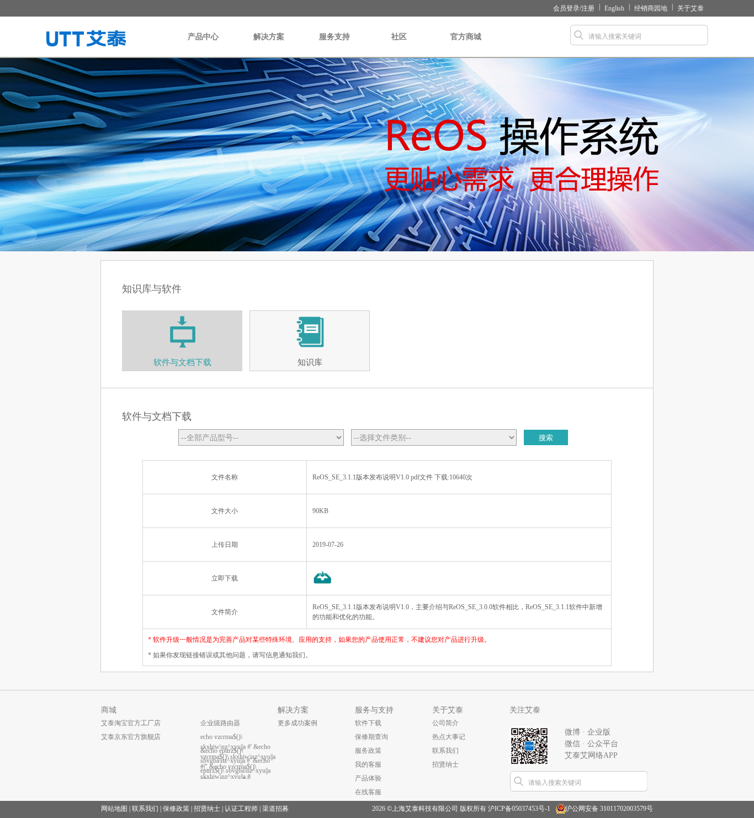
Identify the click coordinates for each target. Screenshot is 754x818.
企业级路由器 (220, 723)
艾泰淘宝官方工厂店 (131, 723)
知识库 (310, 362)
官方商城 (465, 37)
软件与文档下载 (182, 362)
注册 (587, 8)
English (614, 8)
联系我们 (445, 750)
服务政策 (368, 750)
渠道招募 (275, 808)
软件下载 (368, 723)
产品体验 (368, 778)
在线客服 (368, 792)
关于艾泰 (690, 8)
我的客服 (368, 764)
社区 (399, 37)
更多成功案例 (297, 723)
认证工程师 (241, 808)
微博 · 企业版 (587, 732)
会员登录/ (567, 8)
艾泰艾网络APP (591, 755)
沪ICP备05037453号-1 (519, 808)
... (202, 764)
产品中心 (203, 37)
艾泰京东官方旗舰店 (131, 737)
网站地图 (114, 808)
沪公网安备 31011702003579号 (609, 808)
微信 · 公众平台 (591, 744)
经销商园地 (650, 8)
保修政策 (176, 808)
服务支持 (334, 37)
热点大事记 (448, 737)
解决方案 (268, 37)
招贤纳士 (445, 764)
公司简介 (445, 723)
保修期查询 (371, 737)
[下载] (322, 584)
